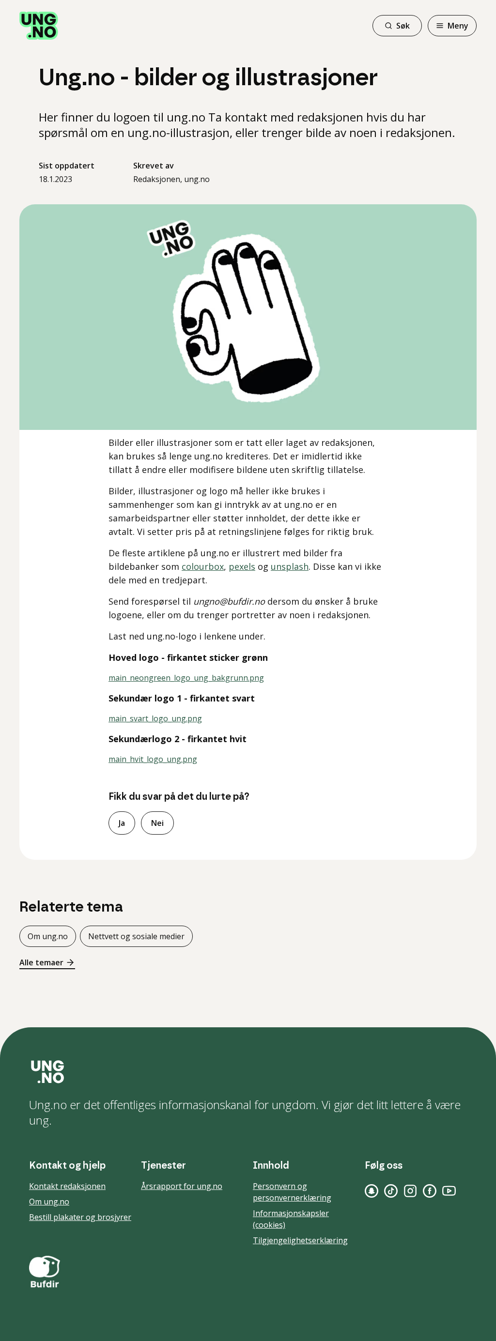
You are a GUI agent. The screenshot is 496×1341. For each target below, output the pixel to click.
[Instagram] (410, 1191)
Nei (157, 823)
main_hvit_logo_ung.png (152, 759)
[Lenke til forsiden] (38, 26)
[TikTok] (391, 1191)
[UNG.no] (248, 1071)
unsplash (290, 566)
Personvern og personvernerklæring (292, 1192)
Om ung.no (48, 936)
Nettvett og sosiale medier (136, 936)
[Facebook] (429, 1191)
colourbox (203, 566)
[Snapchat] (371, 1191)
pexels (242, 566)
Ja (122, 823)
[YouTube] (449, 1191)
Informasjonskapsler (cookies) (291, 1219)
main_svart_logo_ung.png (155, 718)
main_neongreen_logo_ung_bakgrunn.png (186, 677)
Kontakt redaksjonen (67, 1186)
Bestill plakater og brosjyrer (80, 1217)
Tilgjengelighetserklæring (300, 1240)
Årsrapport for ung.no (181, 1186)
